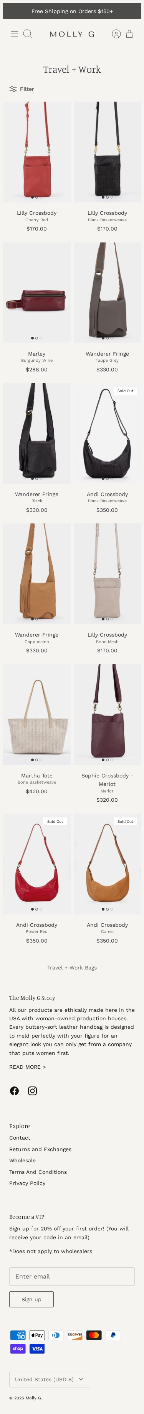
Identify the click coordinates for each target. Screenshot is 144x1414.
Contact (19, 1138)
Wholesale (22, 1160)
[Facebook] (14, 1091)
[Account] (112, 33)
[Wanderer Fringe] (107, 292)
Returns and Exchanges (40, 1149)
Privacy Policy (27, 1183)
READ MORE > (27, 1067)
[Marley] (37, 292)
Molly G (33, 1398)
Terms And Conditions (38, 1172)
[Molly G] (72, 34)
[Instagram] (32, 1091)
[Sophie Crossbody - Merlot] (107, 714)
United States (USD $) (44, 1379)
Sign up (31, 1299)
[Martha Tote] (37, 714)
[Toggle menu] (14, 33)
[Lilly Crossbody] (37, 152)
